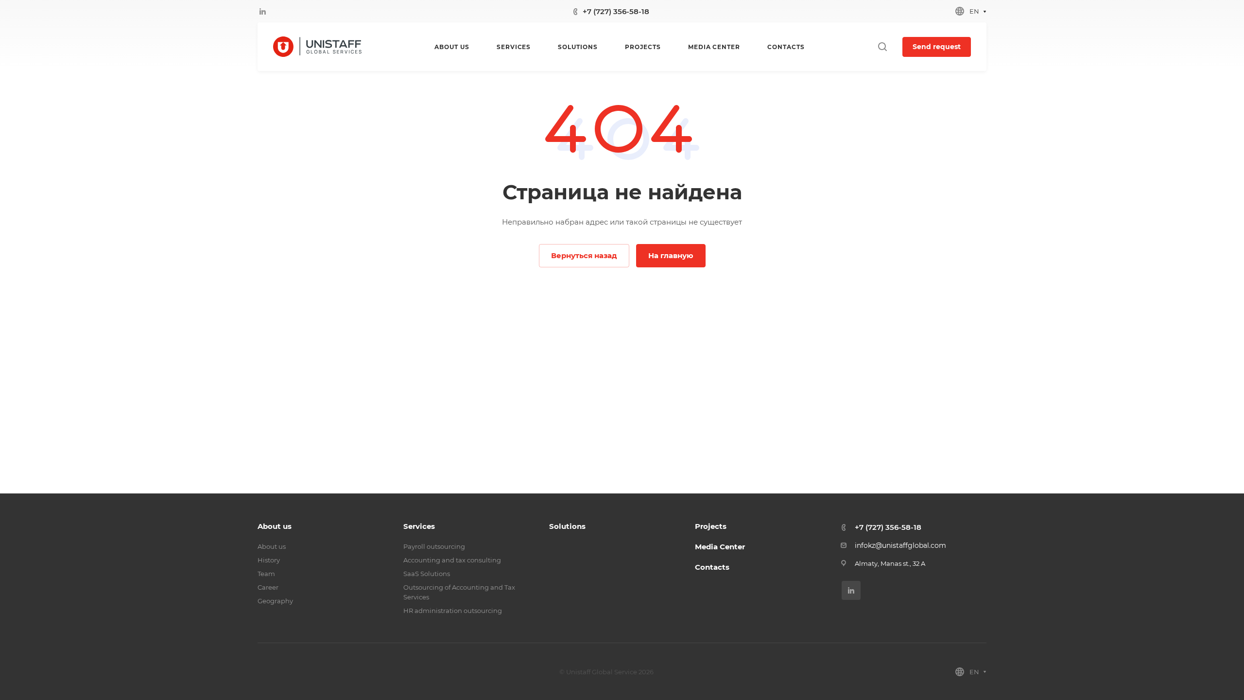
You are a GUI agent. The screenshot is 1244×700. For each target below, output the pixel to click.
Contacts (712, 567)
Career (268, 587)
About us (275, 526)
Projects (710, 526)
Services (419, 526)
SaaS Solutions (426, 574)
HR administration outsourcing (452, 610)
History (269, 560)
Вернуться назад (584, 255)
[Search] (882, 47)
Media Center (720, 546)
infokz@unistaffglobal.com (900, 545)
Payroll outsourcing (434, 546)
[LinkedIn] (262, 11)
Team (266, 574)
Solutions (567, 526)
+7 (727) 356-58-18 (616, 11)
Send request (937, 46)
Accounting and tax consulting (452, 560)
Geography (275, 601)
